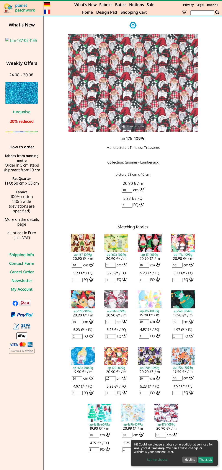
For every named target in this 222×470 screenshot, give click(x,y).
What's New (85, 4)
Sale (150, 4)
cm (136, 189)
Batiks (121, 4)
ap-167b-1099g (133, 424)
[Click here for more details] (21, 40)
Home (87, 12)
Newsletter (21, 280)
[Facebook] (15, 304)
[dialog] (174, 453)
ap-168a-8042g (83, 368)
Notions (136, 4)
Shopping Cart (134, 12)
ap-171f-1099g (166, 424)
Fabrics (106, 4)
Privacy (188, 5)
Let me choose (157, 459)
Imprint (212, 5)
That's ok (205, 459)
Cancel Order (22, 271)
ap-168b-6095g (99, 424)
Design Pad (106, 12)
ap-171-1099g (149, 254)
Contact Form (21, 263)
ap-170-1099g (116, 368)
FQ (135, 204)
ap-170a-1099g (149, 368)
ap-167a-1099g (116, 254)
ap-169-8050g (149, 311)
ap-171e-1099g (116, 311)
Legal (200, 5)
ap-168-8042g (183, 311)
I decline (189, 459)
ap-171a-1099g (183, 254)
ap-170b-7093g (183, 367)
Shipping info (21, 254)
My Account (22, 289)
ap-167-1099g (83, 254)
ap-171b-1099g (83, 311)
